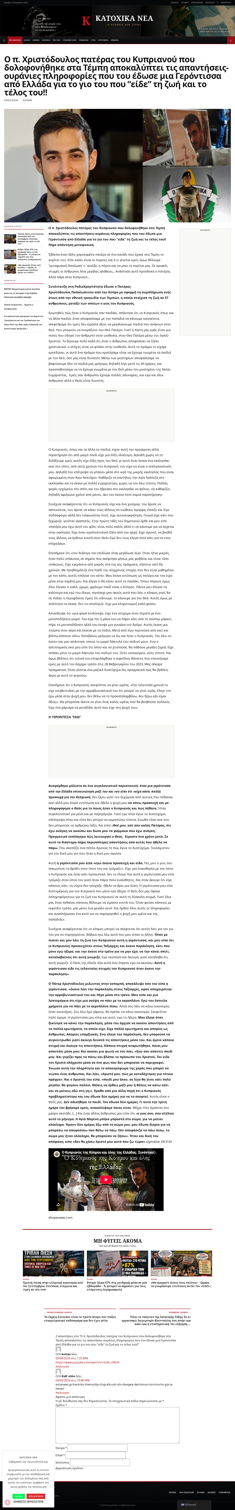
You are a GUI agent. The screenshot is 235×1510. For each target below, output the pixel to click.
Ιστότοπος (62, 1462)
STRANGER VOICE (69, 40)
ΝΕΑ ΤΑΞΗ (56, 40)
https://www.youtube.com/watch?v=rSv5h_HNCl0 (87, 1362)
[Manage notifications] (7, 1502)
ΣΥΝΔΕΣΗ (174, 2)
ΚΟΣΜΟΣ (36, 40)
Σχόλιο (61, 1405)
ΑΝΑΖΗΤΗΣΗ (226, 2)
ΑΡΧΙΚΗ (172, 1492)
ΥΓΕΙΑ (93, 40)
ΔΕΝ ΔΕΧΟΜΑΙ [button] (36, 1496)
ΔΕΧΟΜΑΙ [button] (19, 1496)
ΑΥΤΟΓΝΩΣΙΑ (103, 40)
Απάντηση (62, 1366)
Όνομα (61, 1448)
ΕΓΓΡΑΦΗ (185, 2)
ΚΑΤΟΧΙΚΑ (46, 40)
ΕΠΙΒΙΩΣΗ (115, 40)
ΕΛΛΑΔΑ (27, 40)
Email (60, 1455)
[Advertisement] (111, 417)
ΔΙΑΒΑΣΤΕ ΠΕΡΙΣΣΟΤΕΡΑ (28, 1501)
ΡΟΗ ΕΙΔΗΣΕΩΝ (15, 40)
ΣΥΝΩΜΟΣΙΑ (84, 40)
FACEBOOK (209, 2)
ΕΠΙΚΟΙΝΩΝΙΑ (197, 2)
